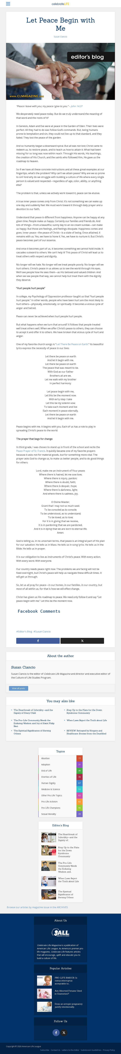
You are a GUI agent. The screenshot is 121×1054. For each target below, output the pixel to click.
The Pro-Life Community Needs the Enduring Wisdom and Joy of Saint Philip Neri (34, 723)
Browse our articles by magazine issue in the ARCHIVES (37, 907)
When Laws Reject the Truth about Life (87, 720)
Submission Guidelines (91, 1050)
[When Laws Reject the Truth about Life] (49, 881)
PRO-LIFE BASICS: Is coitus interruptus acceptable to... (66, 980)
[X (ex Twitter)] (63, 1032)
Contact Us (55, 1050)
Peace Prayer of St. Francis (30, 451)
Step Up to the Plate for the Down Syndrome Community (68, 852)
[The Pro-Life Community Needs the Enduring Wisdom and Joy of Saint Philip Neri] (49, 866)
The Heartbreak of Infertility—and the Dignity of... (67, 837)
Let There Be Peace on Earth (72, 344)
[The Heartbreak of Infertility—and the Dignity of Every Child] (49, 837)
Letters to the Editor (70, 1050)
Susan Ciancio (60, 36)
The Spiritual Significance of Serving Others (65, 894)
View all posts (18, 688)
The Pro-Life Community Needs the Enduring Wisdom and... (67, 867)
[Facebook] (56, 1032)
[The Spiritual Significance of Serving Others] (49, 894)
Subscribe (44, 1050)
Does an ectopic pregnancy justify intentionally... (68, 1005)
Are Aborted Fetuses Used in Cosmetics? (68, 992)
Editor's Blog (25, 631)
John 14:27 (76, 106)
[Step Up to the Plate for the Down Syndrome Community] (49, 850)
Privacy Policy (109, 1050)
